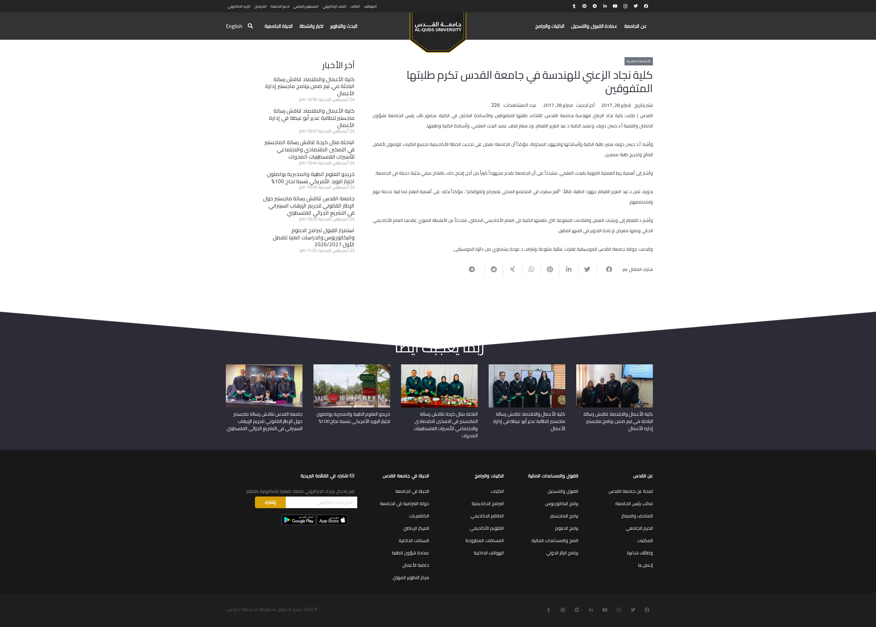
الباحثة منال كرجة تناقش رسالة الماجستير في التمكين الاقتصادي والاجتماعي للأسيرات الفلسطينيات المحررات (310, 149)
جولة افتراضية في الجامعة (404, 503)
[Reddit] (595, 6)
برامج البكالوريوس (561, 503)
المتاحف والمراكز (637, 516)
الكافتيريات (419, 516)
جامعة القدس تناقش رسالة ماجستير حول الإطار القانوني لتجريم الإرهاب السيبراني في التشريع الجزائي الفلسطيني (309, 205)
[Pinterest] (584, 6)
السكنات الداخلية (414, 540)
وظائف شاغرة (640, 553)
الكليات (497, 491)
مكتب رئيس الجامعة (634, 503)
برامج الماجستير (564, 516)
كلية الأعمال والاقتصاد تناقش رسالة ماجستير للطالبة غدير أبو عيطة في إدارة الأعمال (312, 117)
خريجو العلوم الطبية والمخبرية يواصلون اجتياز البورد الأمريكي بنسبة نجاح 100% (311, 177)
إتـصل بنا (645, 565)
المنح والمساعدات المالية (554, 540)
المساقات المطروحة (484, 540)
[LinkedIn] (605, 6)
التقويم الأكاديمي (487, 528)
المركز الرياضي (416, 528)
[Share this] (605, 269)
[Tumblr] (574, 6)
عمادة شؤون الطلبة (410, 553)
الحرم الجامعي (639, 528)
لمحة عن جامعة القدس (630, 491)
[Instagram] (625, 6)
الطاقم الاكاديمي (487, 516)
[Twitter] (636, 6)
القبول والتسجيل (563, 491)
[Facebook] (646, 6)
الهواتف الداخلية (489, 553)
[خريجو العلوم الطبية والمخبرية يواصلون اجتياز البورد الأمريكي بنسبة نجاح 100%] (351, 366)
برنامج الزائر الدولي (562, 553)
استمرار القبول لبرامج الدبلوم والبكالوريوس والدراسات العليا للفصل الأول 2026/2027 (314, 237)
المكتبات (645, 540)
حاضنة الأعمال (415, 565)
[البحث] (250, 26)
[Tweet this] (587, 269)
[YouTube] (615, 6)
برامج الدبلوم (566, 528)
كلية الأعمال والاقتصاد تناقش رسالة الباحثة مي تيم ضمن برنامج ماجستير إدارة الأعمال (310, 86)
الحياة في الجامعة (412, 491)
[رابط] (438, 29)
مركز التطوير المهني (410, 577)
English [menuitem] (234, 26)
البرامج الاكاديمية (488, 503)
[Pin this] (549, 269)
